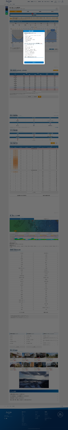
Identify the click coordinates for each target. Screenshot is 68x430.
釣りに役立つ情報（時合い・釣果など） (31, 50)
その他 (26, 41)
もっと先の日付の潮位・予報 (29, 44)
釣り (26, 34)
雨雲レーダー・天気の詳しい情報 (30, 49)
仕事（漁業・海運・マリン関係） (30, 39)
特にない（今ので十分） (29, 55)
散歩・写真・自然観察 (28, 38)
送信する (34, 62)
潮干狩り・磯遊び (28, 36)
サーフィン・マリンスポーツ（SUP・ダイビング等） (33, 35)
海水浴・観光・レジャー (29, 37)
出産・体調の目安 (28, 40)
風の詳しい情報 (27, 48)
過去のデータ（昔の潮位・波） (29, 51)
